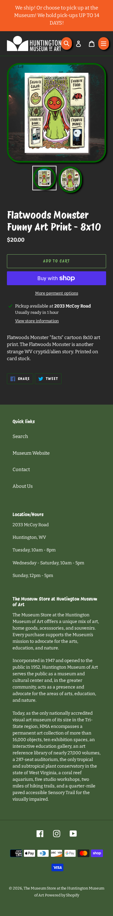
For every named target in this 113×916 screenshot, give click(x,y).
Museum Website (31, 453)
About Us (23, 486)
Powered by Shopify (62, 895)
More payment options (56, 293)
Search (20, 436)
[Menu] (103, 43)
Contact (21, 469)
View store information (37, 321)
